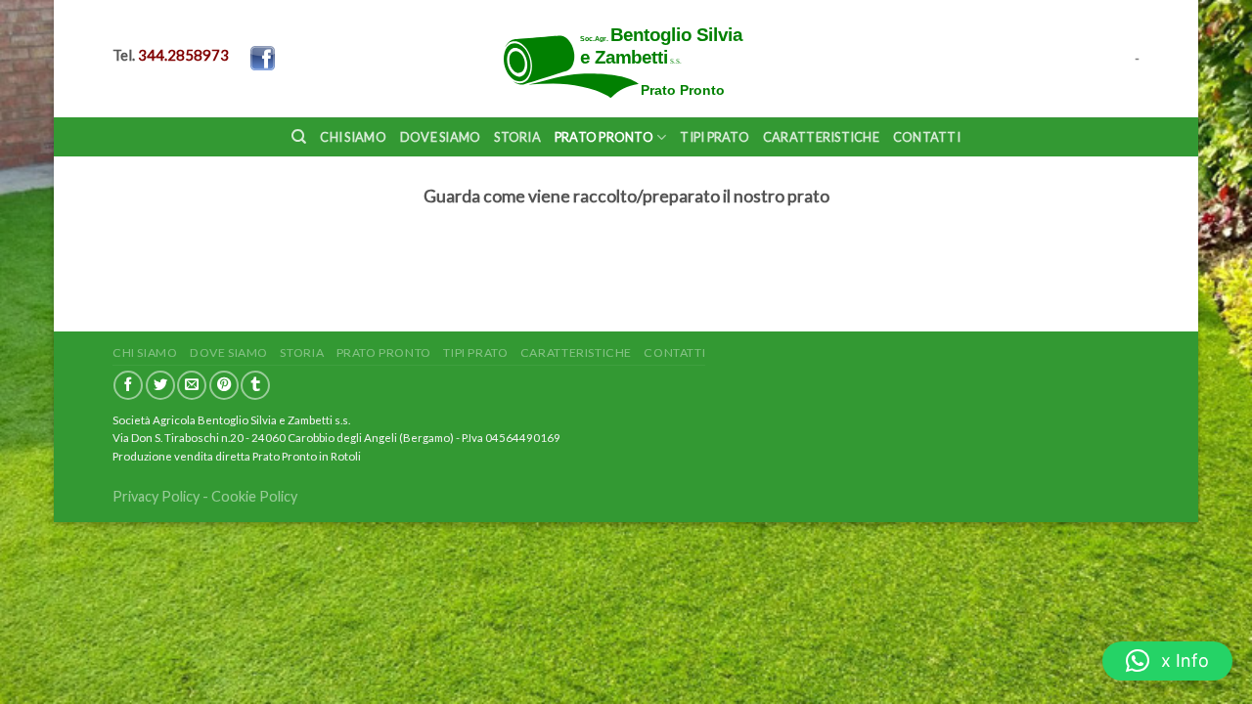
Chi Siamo (352, 137)
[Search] (298, 136)
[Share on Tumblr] (255, 385)
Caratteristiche (821, 137)
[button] (1167, 661)
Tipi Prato (714, 137)
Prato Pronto (604, 137)
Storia (517, 137)
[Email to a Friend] (191, 385)
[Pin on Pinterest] (224, 385)
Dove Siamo (440, 137)
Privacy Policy (156, 496)
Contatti (927, 137)
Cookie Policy (254, 496)
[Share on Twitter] (160, 385)
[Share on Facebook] (128, 385)
